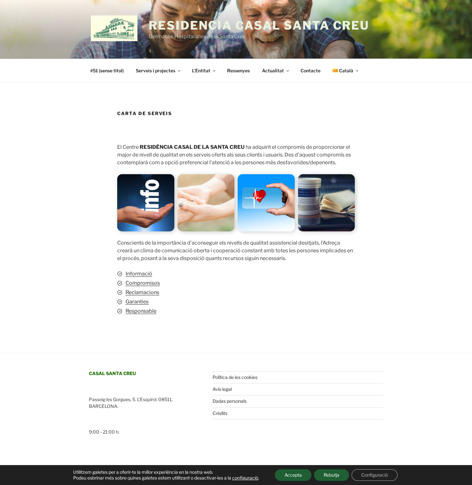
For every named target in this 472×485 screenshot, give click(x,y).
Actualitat (273, 70)
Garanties (137, 302)
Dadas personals (230, 401)
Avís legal (222, 389)
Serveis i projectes (155, 70)
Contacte (310, 70)
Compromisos (143, 283)
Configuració (374, 475)
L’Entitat (201, 70)
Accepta (293, 475)
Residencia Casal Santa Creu (259, 25)
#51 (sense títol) (107, 70)
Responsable (141, 311)
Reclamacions (142, 292)
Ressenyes (238, 70)
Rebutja (331, 475)
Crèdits (220, 413)
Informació (139, 274)
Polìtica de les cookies (235, 377)
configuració (245, 478)
